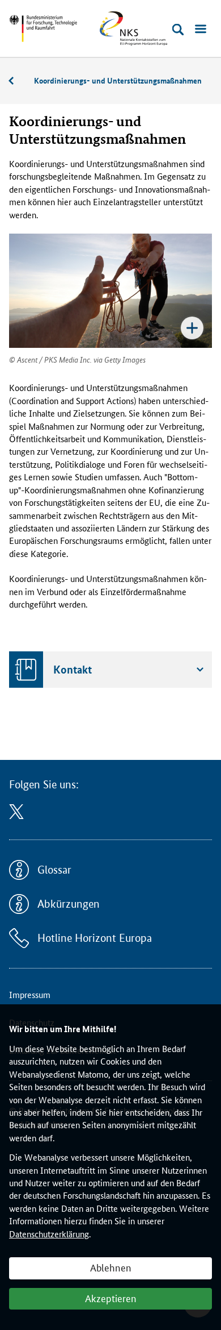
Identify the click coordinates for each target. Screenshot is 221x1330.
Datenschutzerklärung (49, 1234)
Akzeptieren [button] (111, 1297)
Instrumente (17, 81)
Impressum (29, 994)
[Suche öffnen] (178, 29)
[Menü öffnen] (200, 29)
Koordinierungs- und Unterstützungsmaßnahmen (118, 80)
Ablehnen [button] (110, 1267)
